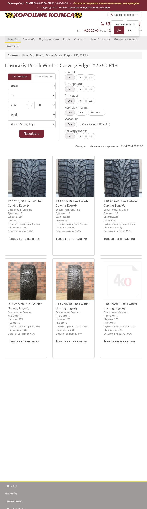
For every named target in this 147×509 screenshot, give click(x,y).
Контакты (13, 46)
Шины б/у (13, 39)
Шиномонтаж (13, 501)
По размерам (19, 76)
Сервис (79, 39)
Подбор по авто (49, 39)
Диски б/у (29, 39)
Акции (66, 39)
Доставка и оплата (126, 39)
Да (119, 30)
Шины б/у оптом (100, 39)
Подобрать (31, 134)
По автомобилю (44, 76)
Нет (130, 30)
